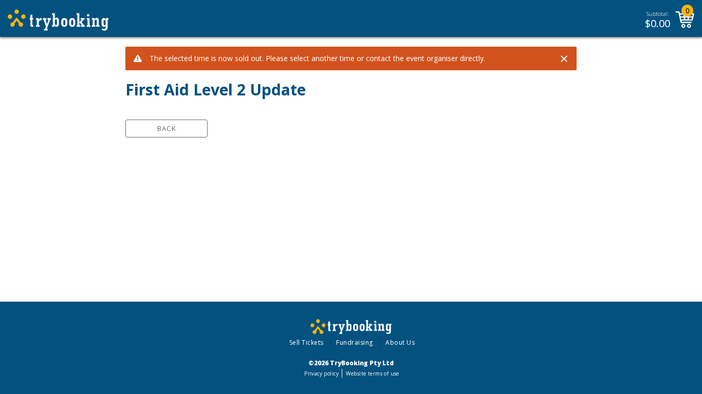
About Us (400, 342)
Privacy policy (321, 373)
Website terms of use (372, 373)
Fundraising (354, 342)
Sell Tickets (306, 342)
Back (166, 128)
